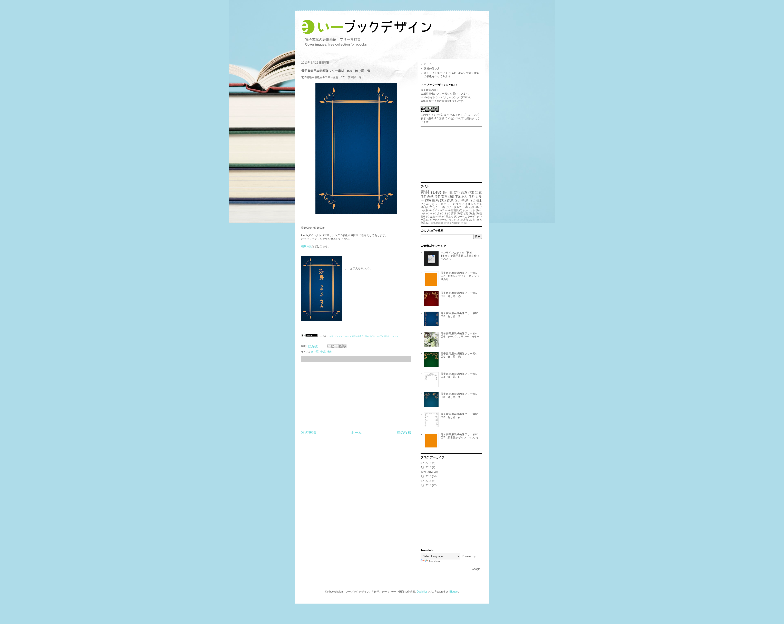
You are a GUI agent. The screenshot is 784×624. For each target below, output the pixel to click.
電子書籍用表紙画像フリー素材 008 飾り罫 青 (460, 395)
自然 (430, 196)
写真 (478, 192)
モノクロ (454, 219)
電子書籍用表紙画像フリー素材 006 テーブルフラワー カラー (460, 335)
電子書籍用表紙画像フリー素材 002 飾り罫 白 (460, 416)
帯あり (449, 216)
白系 (435, 200)
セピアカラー (432, 207)
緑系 (464, 192)
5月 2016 (426, 462)
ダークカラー (437, 219)
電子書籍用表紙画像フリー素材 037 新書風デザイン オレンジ (460, 436)
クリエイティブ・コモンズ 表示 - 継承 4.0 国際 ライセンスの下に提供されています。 (450, 118)
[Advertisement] (356, 396)
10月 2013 (427, 471)
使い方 (460, 223)
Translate (434, 561)
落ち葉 (464, 213)
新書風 (455, 210)
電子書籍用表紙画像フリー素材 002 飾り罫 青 (460, 315)
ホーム (356, 433)
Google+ (477, 568)
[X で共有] (337, 346)
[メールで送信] (329, 346)
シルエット (469, 210)
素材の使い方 (432, 68)
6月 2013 (426, 480)
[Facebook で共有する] (341, 346)
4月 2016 (426, 467)
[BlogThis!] (333, 346)
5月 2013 (426, 485)
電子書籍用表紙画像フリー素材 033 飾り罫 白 (460, 375)
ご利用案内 (448, 223)
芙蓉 (453, 213)
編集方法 (306, 246)
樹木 (479, 200)
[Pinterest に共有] (344, 346)
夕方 (465, 219)
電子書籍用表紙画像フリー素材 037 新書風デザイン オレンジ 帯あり (461, 276)
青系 (323, 351)
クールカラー (465, 216)
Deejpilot (422, 591)
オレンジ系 (475, 204)
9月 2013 (426, 476)
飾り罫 (315, 351)
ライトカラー (439, 210)
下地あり (461, 196)
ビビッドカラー (454, 207)
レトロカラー (443, 204)
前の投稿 (404, 433)
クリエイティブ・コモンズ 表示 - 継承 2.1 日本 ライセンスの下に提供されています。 (365, 336)
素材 (330, 351)
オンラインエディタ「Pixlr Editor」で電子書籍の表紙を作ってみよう (460, 256)
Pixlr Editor (435, 223)
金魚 (432, 216)
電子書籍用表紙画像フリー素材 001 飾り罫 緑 (460, 355)
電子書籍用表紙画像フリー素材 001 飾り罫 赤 (460, 294)
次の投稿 (308, 433)
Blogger (453, 591)
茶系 (464, 200)
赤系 (450, 200)
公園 (471, 207)
